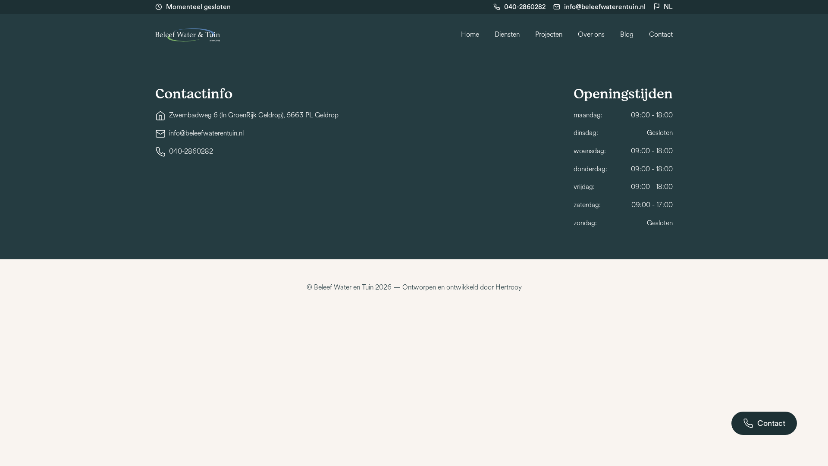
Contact (661, 34)
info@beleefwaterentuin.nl (605, 6)
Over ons (591, 34)
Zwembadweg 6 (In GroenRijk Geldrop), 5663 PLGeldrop (254, 115)
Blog (627, 34)
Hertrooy (509, 287)
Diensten (507, 34)
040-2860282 (525, 6)
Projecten (548, 34)
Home (470, 34)
